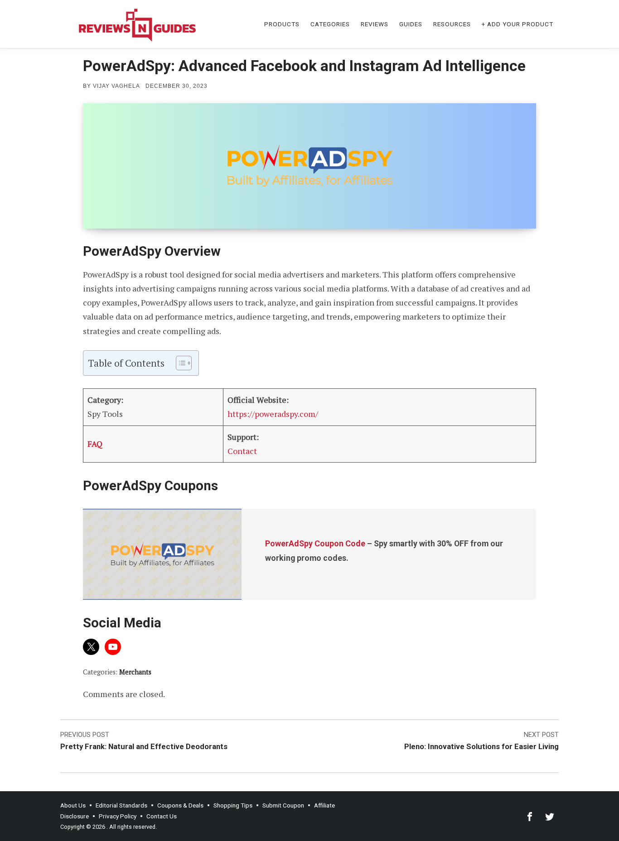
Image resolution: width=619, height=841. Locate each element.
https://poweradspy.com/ (272, 413)
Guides (410, 24)
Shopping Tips (232, 805)
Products (282, 24)
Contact (242, 450)
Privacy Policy (117, 816)
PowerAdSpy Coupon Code (315, 543)
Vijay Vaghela (116, 86)
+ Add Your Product (517, 24)
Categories (330, 24)
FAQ (94, 443)
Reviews (374, 24)
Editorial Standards (121, 805)
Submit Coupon (283, 805)
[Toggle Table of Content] (179, 363)
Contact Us (161, 816)
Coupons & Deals (180, 805)
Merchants (135, 672)
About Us (73, 805)
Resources (452, 24)
